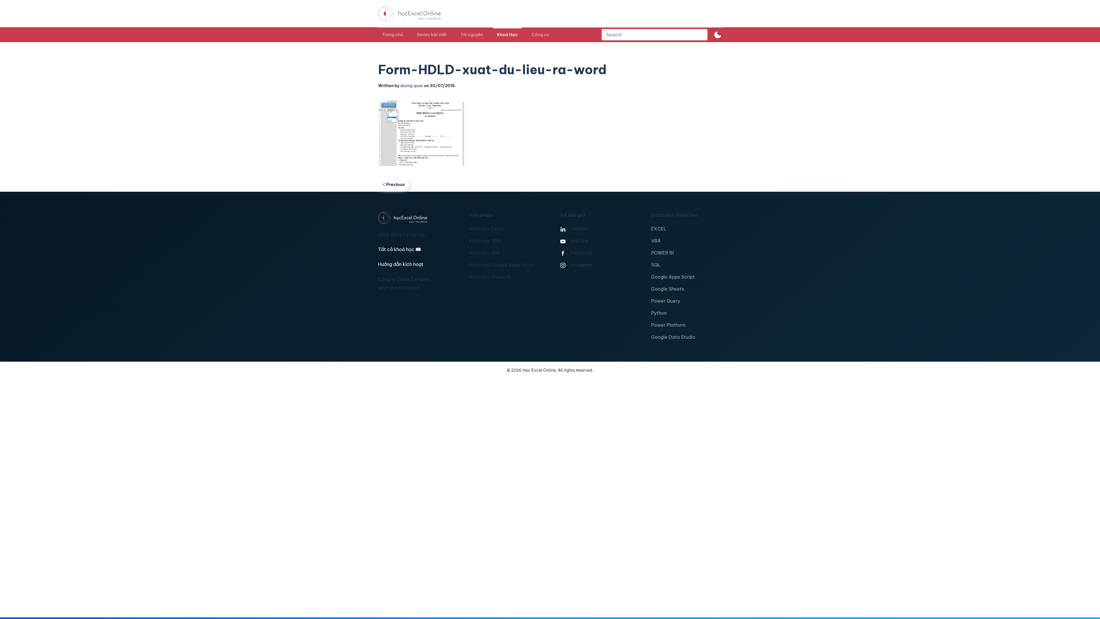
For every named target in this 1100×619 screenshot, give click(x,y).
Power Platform (668, 325)
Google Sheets (667, 289)
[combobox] (655, 34)
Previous (395, 184)
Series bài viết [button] (432, 34)
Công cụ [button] (540, 34)
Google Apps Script (673, 277)
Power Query (665, 301)
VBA (656, 241)
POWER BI (662, 253)
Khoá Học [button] (507, 34)
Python (659, 313)
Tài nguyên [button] (471, 34)
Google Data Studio (673, 337)
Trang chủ (392, 34)
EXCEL (659, 229)
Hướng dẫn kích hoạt (400, 264)
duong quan (411, 85)
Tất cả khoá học (399, 249)
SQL (656, 265)
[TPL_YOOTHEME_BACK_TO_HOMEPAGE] (414, 13)
